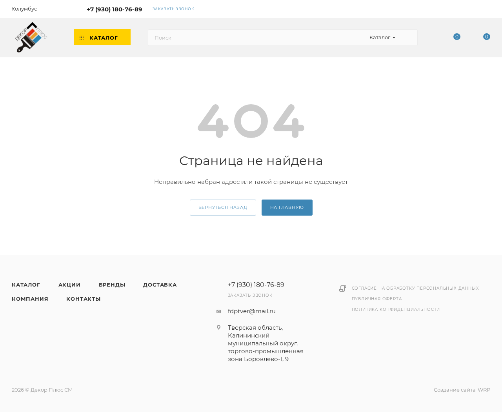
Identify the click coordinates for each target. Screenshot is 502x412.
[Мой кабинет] (486, 10)
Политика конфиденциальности (396, 309)
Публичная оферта (377, 298)
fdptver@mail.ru (252, 311)
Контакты (83, 299)
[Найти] (408, 37)
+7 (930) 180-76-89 (114, 9)
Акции (69, 284)
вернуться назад (222, 207)
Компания (30, 299)
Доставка (159, 284)
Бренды (112, 284)
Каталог (26, 284)
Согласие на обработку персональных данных (415, 288)
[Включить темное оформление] (463, 8)
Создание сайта (455, 390)
